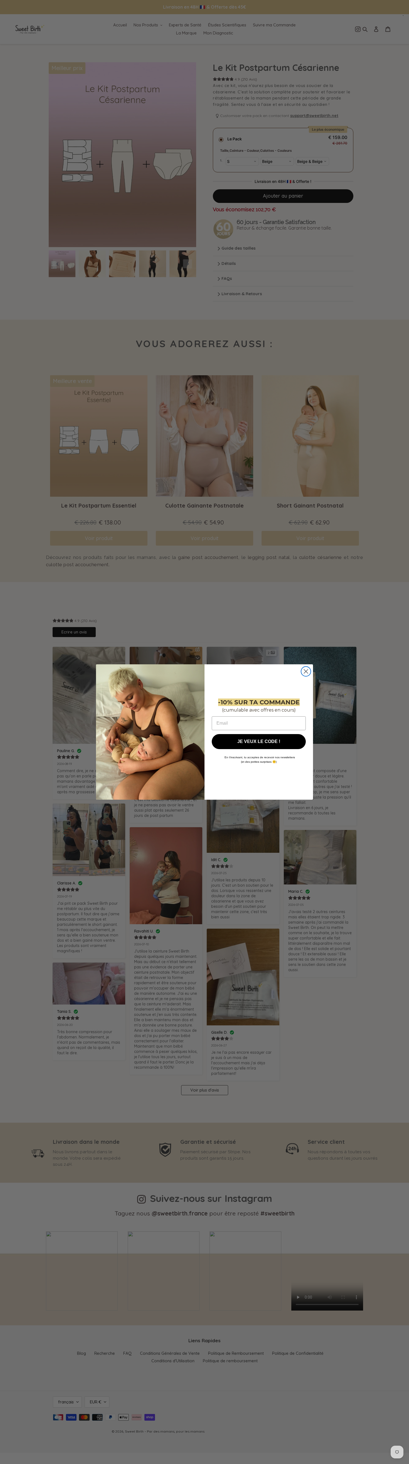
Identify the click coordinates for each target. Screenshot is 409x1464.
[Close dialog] (306, 671)
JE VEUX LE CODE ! (258, 741)
